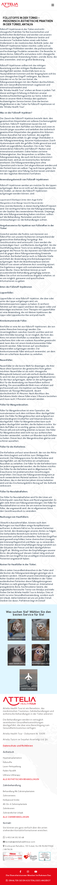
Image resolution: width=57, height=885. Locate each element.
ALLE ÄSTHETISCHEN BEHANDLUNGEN (21, 779)
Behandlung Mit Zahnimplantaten (19, 791)
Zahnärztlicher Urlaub (13, 812)
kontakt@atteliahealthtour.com (20, 841)
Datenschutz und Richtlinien (18, 745)
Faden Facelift (9, 770)
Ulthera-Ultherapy (11, 775)
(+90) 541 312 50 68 (14, 837)
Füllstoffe (7, 762)
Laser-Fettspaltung (12, 766)
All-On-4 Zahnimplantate (15, 804)
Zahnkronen (8, 808)
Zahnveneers (9, 795)
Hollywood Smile (11, 800)
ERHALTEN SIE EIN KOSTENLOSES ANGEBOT (30, 880)
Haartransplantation (12, 758)
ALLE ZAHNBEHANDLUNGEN (16, 817)
